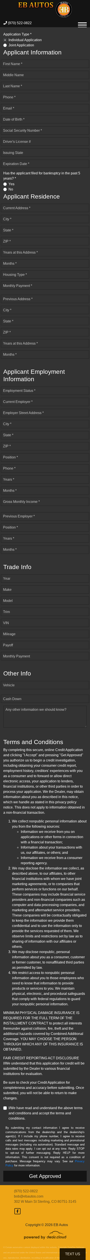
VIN (6, 623)
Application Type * (17, 34)
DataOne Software (76, 1247)
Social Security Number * (22, 130)
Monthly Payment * (17, 286)
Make (7, 589)
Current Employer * (18, 402)
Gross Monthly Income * (21, 502)
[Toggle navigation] (82, 23)
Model (8, 601)
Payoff (8, 645)
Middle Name (13, 75)
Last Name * (12, 86)
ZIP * (7, 241)
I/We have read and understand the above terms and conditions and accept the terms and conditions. (46, 1113)
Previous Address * (18, 299)
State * (8, 230)
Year (6, 578)
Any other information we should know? (35, 709)
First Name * (12, 64)
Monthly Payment (16, 656)
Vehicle (9, 685)
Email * (8, 108)
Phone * (9, 97)
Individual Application (25, 40)
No (11, 189)
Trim (6, 612)
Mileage (9, 634)
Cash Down (12, 699)
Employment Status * (19, 390)
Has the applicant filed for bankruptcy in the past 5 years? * (41, 175)
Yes (11, 184)
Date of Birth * (13, 119)
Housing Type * (15, 274)
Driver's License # (17, 141)
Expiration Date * (16, 164)
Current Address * (16, 208)
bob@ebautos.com (28, 1196)
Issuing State (13, 153)
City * (7, 219)
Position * (10, 457)
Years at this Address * (20, 252)
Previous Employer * (19, 516)
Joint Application (21, 45)
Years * (8, 479)
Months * (10, 263)
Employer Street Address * (23, 413)
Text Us (72, 1254)
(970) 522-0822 (19, 23)
